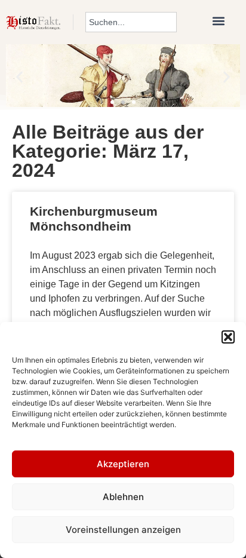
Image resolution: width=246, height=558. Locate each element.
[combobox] (131, 22)
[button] (228, 337)
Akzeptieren (123, 464)
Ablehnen (123, 496)
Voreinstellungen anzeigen (123, 529)
